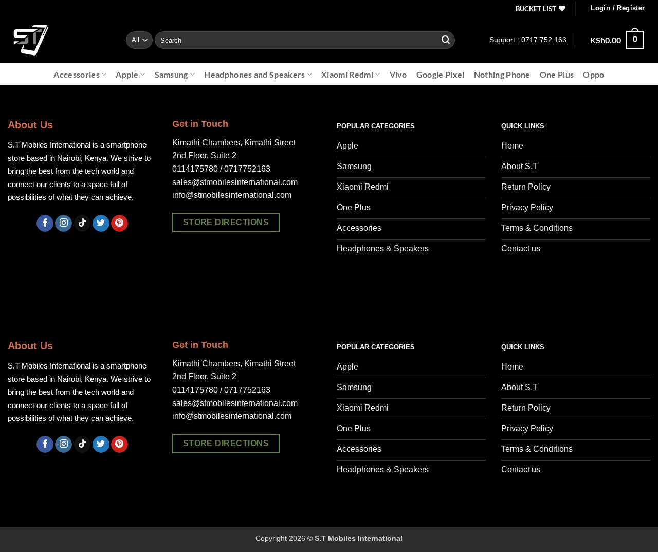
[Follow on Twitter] (101, 223)
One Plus (557, 74)
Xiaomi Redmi (347, 74)
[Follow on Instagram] (63, 223)
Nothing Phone (502, 74)
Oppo (593, 74)
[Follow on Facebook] (44, 223)
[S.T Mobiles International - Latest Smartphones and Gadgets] (59, 40)
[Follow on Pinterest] (119, 223)
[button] (617, 8)
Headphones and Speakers (254, 74)
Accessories (76, 74)
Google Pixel (440, 74)
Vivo (398, 74)
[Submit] (445, 40)
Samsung (171, 74)
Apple (127, 74)
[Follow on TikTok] (82, 223)
